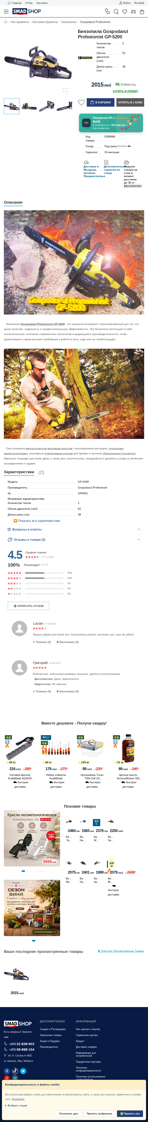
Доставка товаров (86, 1046)
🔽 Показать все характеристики (36, 520)
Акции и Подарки (50, 1041)
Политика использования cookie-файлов (90, 1078)
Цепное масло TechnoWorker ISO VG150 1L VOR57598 (92, 778)
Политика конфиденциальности (88, 1069)
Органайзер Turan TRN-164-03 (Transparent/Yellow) (56, 778)
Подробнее (18, 1099)
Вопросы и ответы (26, 529)
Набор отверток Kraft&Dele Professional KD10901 (20, 778)
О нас (29, 2)
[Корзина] (142, 11)
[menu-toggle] (6, 11)
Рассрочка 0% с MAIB (110, 119)
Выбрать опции (17, 1105)
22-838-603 (21, 1044)
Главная (17, 2)
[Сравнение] (133, 11)
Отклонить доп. (69, 1113)
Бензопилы (69, 22)
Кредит (80, 1041)
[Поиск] (116, 11)
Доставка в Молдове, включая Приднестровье (94, 171)
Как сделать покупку (88, 1029)
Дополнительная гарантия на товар (115, 170)
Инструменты (20, 22)
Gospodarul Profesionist (95, 22)
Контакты (42, 2)
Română (139, 2)
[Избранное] (124, 11)
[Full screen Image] (65, 90)
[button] (19, 871)
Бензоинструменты (45, 22)
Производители (49, 1046)
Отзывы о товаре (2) (28, 539)
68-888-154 (21, 1049)
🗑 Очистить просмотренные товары (121, 950)
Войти (126, 2)
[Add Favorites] (81, 102)
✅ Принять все (130, 1113)
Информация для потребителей (86, 1054)
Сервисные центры (87, 1035)
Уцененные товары (50, 1035)
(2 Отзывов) (47, 557)
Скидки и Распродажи (53, 1029)
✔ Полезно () (42, 642)
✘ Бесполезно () (67, 642)
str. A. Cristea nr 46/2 (20, 1055)
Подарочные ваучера (88, 1061)
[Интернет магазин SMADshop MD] (26, 11)
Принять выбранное (99, 1113)
